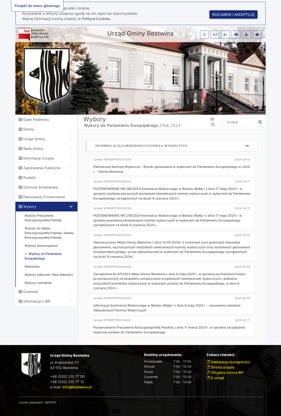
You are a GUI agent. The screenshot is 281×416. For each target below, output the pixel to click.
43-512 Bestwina (64, 367)
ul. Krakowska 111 (64, 362)
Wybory (29, 206)
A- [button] (225, 34)
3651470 (50, 402)
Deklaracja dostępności (230, 362)
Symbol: (112, 159)
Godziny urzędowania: (163, 355)
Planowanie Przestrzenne (44, 197)
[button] (236, 34)
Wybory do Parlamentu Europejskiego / (122, 125)
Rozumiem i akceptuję (233, 14)
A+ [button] (215, 34)
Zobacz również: (220, 355)
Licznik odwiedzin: (31, 402)
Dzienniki (30, 291)
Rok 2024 (171, 125)
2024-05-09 (242, 266)
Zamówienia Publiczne (41, 168)
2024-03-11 (242, 320)
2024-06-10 (242, 159)
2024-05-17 (242, 181)
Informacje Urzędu (38, 158)
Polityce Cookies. (96, 18)
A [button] (204, 34)
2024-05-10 (242, 235)
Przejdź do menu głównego (37, 6)
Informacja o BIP (36, 301)
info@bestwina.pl (77, 387)
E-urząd (217, 378)
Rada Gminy (33, 148)
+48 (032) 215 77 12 (67, 382)
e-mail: (71, 387)
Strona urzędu (222, 367)
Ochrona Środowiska (40, 187)
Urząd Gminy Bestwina (140, 33)
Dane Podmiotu (36, 119)
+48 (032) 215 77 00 (67, 376)
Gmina (28, 129)
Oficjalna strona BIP (226, 372)
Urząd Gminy (34, 139)
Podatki (29, 177)
